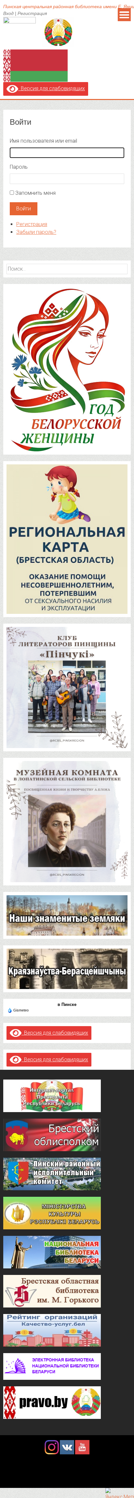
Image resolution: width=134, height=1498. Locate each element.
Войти (23, 208)
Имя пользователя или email (43, 141)
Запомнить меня (35, 193)
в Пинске (67, 1004)
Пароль (19, 167)
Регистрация (32, 13)
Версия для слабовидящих (51, 88)
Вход (8, 13)
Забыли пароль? (36, 232)
